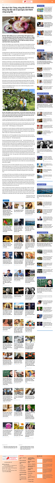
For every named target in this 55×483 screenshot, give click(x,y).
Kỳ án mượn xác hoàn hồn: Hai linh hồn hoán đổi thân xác (47, 176)
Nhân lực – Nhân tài (31, 464)
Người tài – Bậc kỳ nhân (31, 462)
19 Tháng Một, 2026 (6, 285)
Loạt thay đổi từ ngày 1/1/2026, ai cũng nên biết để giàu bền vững (18, 414)
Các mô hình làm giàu (23, 463)
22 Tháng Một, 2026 (6, 248)
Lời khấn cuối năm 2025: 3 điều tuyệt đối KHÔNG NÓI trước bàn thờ (47, 170)
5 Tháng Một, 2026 (6, 402)
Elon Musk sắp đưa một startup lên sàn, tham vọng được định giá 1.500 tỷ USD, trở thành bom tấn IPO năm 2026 (47, 324)
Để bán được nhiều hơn (23, 475)
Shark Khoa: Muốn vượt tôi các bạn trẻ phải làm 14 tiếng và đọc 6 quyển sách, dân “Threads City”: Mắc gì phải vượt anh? (48, 219)
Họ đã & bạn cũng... (14, 14)
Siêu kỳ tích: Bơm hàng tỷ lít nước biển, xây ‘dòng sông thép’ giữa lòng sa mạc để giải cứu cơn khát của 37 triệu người (47, 211)
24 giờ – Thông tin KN (23, 458)
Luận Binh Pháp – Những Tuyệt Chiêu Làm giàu (31, 458)
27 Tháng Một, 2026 (6, 216)
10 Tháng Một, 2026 (18, 333)
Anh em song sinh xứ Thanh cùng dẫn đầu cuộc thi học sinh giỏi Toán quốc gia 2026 (48, 126)
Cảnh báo (21, 465)
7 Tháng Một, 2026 (17, 364)
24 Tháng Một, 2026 (47, 116)
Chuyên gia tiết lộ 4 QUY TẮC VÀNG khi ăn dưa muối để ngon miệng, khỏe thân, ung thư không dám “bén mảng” (18, 433)
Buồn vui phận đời (23, 460)
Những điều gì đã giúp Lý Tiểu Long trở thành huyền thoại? (7, 328)
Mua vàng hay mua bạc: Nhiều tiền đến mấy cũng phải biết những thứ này (30, 397)
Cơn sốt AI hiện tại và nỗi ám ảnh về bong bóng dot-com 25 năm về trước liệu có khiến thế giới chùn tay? (7, 433)
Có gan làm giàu (23, 470)
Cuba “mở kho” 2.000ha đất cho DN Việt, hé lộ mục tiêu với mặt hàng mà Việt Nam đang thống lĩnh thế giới (7, 229)
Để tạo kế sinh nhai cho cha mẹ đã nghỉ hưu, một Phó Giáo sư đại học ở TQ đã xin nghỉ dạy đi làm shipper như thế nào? (7, 398)
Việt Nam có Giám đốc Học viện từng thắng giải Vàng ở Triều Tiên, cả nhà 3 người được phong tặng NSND (7, 346)
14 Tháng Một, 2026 (29, 300)
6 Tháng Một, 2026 (17, 383)
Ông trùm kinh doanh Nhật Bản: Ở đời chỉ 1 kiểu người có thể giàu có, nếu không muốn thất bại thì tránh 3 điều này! (7, 213)
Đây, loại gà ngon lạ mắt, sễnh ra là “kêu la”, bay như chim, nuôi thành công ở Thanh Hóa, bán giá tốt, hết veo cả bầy (44, 244)
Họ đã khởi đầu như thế (23, 479)
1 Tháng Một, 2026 (28, 420)
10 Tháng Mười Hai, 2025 (47, 84)
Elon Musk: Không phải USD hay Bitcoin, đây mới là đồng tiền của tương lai (7, 296)
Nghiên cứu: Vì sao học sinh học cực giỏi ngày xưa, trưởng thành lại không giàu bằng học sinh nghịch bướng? (29, 346)
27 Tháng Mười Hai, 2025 (47, 71)
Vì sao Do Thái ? (31, 479)
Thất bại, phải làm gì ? (31, 477)
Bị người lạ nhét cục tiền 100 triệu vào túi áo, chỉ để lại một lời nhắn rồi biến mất (47, 87)
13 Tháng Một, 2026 (47, 254)
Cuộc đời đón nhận (23, 472)
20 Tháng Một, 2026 (29, 267)
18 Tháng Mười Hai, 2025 (47, 320)
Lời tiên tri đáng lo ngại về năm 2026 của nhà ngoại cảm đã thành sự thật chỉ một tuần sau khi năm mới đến (30, 280)
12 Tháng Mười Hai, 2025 (47, 327)
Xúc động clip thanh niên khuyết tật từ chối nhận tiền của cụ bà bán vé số (47, 69)
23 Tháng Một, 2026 (40, 199)
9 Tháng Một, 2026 (6, 350)
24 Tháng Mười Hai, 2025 (47, 77)
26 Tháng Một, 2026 (29, 215)
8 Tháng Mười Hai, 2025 (47, 178)
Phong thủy (30, 473)
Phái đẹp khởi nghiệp (30, 469)
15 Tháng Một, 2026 (18, 298)
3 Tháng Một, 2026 (6, 417)
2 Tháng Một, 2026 (17, 416)
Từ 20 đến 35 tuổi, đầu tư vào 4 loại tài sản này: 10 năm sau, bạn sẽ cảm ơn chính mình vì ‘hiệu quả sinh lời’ (30, 246)
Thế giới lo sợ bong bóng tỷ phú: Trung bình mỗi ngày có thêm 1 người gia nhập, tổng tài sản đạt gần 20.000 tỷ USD (18, 330)
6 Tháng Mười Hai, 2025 (47, 89)
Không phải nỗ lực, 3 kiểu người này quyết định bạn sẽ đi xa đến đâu (18, 279)
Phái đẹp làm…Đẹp (31, 471)
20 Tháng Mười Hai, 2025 (47, 172)
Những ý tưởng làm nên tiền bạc (31, 466)
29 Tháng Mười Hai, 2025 (47, 161)
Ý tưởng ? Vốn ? (31, 481)
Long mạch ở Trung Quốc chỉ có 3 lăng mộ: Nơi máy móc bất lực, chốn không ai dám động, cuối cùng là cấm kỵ (48, 158)
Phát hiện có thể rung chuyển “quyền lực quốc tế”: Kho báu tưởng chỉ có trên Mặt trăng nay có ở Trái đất (19, 346)
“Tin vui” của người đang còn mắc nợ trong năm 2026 (18, 397)
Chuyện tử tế (22, 468)
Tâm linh (29, 475)
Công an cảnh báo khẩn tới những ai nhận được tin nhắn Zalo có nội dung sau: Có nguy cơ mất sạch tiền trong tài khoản (48, 476)
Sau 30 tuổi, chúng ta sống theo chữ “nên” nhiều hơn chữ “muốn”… (18, 361)
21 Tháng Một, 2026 (18, 249)
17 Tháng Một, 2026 (47, 228)
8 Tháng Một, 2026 (28, 350)
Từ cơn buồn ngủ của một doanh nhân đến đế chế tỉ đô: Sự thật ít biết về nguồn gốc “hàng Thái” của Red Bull (18, 246)
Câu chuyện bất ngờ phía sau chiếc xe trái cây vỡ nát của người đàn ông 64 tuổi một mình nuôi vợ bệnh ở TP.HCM (45, 62)
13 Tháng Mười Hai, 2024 (6, 14)
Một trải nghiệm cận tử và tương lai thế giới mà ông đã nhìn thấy (47, 165)
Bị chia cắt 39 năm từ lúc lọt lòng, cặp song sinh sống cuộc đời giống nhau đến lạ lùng (44, 151)
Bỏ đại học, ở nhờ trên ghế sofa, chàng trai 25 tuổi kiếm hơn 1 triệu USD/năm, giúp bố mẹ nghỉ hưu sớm (18, 229)
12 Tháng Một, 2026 (29, 317)
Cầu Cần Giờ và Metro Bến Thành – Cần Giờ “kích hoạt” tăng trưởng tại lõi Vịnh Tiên (44, 196)
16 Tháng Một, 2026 (6, 299)
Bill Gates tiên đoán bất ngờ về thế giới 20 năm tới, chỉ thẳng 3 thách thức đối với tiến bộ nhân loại (30, 313)
